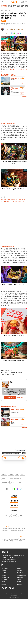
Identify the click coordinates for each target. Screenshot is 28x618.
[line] (10, 588)
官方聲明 (19, 582)
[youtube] (6, 588)
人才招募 (3, 573)
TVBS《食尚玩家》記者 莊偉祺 (14, 29)
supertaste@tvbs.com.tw (13, 557)
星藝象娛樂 (19, 584)
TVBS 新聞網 (16, 597)
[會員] (26, 2)
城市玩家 (4, 6)
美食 (22, 6)
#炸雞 (12, 482)
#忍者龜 (11, 474)
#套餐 (3, 478)
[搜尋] (22, 2)
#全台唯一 (19, 482)
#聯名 (22, 474)
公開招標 (19, 579)
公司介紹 (3, 570)
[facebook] (2, 588)
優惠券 (10, 6)
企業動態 (3, 575)
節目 (14, 6)
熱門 (18, 6)
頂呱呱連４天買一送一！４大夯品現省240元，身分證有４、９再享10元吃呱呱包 (13, 200)
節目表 (3, 582)
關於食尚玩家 (4, 568)
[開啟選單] (2, 2)
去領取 (22, 83)
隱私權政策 (19, 570)
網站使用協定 (20, 573)
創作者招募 (4, 579)
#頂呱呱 (4, 474)
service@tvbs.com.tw (12, 559)
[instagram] (13, 588)
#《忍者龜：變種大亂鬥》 (14, 478)
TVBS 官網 (11, 597)
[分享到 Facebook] (11, 33)
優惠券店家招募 (5, 577)
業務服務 (19, 568)
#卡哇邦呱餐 (5, 482)
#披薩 (17, 474)
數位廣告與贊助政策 (21, 575)
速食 (10, 11)
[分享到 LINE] (14, 33)
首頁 (2, 11)
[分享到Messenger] (17, 33)
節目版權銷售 (20, 577)
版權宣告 (3, 584)
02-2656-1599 (12, 561)
